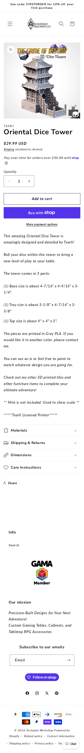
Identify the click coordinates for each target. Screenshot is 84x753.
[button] (10, 23)
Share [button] (12, 483)
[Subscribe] (68, 660)
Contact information (61, 736)
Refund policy (33, 736)
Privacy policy (44, 743)
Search (14, 545)
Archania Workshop (39, 730)
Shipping (9, 149)
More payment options (42, 224)
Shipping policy (19, 743)
